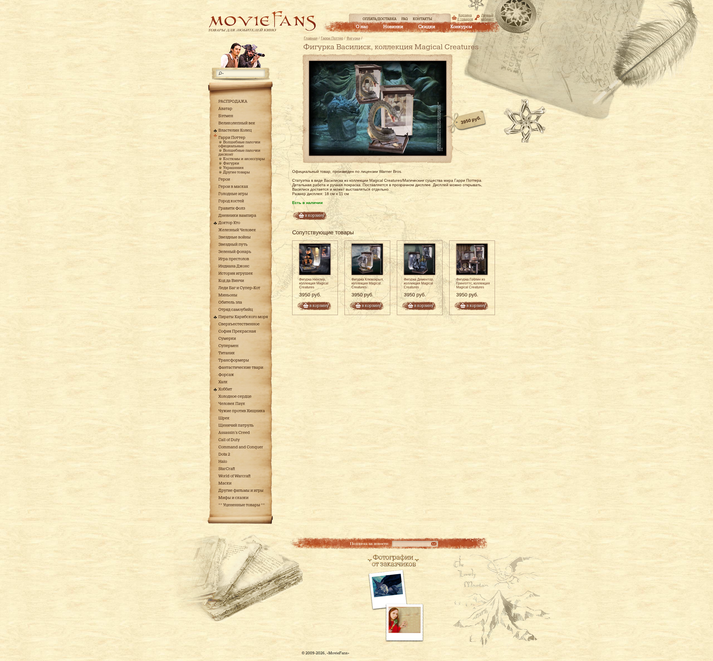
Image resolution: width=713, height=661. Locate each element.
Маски (224, 483)
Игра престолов (233, 259)
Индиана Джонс (234, 266)
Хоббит (225, 389)
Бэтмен (225, 116)
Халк (223, 382)
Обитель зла (230, 302)
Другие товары (236, 172)
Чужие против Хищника (241, 411)
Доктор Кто (229, 223)
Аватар (225, 109)
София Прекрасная (237, 331)
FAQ (404, 19)
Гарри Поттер (231, 138)
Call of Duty (229, 440)
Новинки (393, 26)
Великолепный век (236, 123)
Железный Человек (237, 230)
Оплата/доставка (379, 19)
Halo (222, 462)
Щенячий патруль (236, 425)
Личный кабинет (487, 17)
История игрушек (235, 274)
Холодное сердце (234, 397)
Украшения (233, 168)
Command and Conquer (240, 447)
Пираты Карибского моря (243, 317)
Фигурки (231, 163)
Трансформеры (233, 360)
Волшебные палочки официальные (239, 144)
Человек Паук (231, 404)
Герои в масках (233, 187)
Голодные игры (233, 194)
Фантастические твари (240, 368)
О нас (362, 26)
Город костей (231, 201)
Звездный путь (233, 245)
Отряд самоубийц (235, 310)
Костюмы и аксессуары (244, 159)
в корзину (319, 306)
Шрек (223, 418)
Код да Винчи (231, 281)
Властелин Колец (235, 130)
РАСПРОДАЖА (232, 102)
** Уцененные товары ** (241, 505)
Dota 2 (224, 454)
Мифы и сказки (233, 498)
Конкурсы (461, 26)
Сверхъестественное (239, 324)
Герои (224, 179)
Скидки (426, 26)
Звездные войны (234, 237)
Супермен (228, 346)
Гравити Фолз (231, 208)
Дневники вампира (237, 216)
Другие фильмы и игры (240, 491)
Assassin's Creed (234, 433)
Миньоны (227, 295)
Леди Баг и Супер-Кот (239, 288)
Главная (311, 38)
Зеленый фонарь (234, 252)
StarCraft (226, 469)
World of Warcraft (234, 476)
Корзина (465, 17)
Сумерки (227, 339)
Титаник (226, 353)
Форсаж (226, 375)
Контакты (422, 19)
